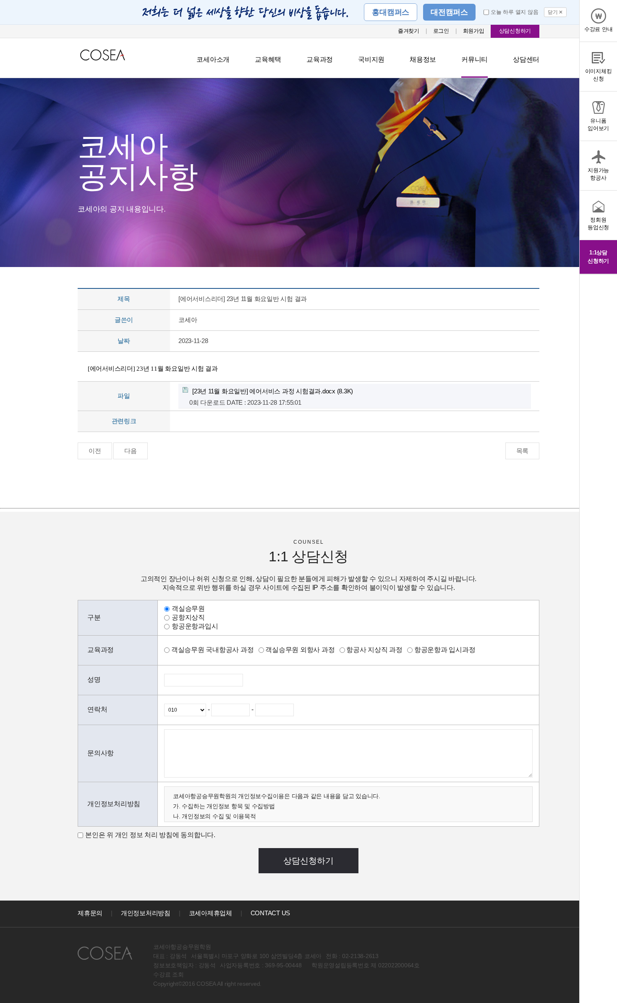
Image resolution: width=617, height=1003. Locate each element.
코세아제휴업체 (210, 913)
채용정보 (423, 59)
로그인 (441, 31)
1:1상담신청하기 (598, 256)
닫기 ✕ (555, 12)
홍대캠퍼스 (390, 12)
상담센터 (526, 59)
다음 (130, 450)
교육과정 (319, 59)
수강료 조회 (168, 974)
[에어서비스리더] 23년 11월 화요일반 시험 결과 (154, 368)
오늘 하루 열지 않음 (514, 12)
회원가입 (473, 31)
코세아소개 (213, 59)
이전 (95, 450)
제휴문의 (90, 913)
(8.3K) (272, 391)
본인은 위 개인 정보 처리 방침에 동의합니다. (150, 834)
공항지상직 (188, 617)
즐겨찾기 (408, 31)
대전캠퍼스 (449, 12)
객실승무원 (188, 608)
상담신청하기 (515, 31)
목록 (522, 450)
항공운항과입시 (195, 626)
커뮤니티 (474, 59)
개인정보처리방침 (145, 913)
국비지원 (371, 59)
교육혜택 (268, 59)
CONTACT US (270, 913)
